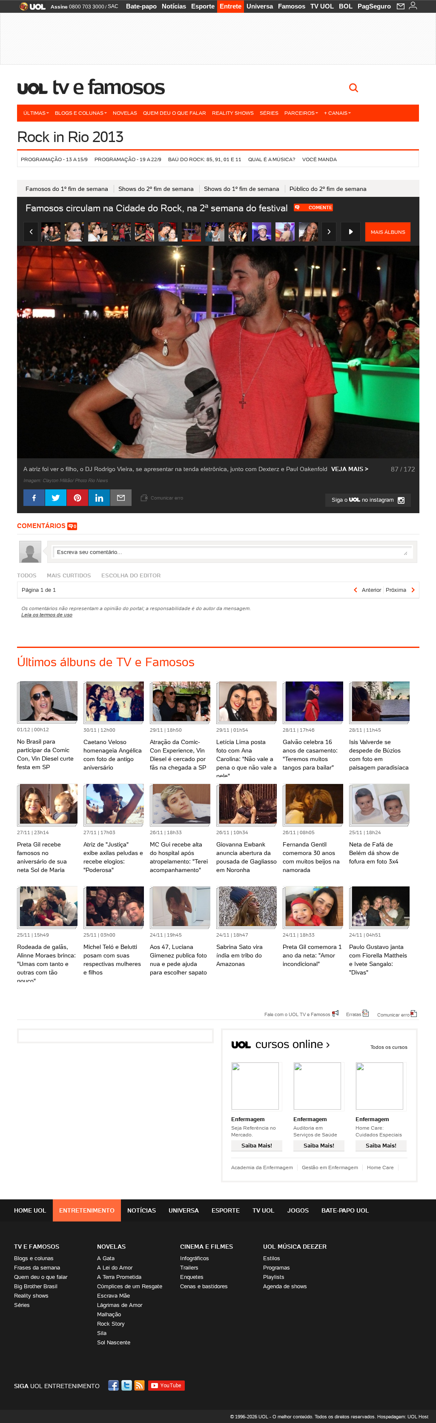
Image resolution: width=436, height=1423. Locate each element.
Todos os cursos (388, 1047)
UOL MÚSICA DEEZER (295, 1246)
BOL (346, 6)
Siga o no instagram (364, 499)
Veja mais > (349, 469)
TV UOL (322, 6)
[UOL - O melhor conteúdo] (30, 9)
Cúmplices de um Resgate (129, 1286)
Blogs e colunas (79, 113)
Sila (101, 1333)
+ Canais (335, 113)
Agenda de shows (285, 1286)
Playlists (273, 1277)
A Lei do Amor (114, 1267)
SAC (113, 6)
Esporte (203, 6)
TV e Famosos (108, 87)
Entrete (230, 6)
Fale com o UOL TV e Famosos (297, 1014)
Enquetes (192, 1277)
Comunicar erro (393, 1014)
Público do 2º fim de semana (328, 189)
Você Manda (319, 159)
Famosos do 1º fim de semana (67, 189)
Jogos (298, 1210)
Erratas (353, 1014)
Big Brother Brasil (35, 1286)
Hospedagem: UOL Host (402, 1417)
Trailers (189, 1267)
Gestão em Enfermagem (330, 1167)
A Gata (106, 1258)
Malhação (109, 1314)
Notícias (174, 6)
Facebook (114, 1385)
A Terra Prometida (119, 1277)
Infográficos (194, 1258)
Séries (269, 113)
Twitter (127, 1385)
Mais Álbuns (388, 232)
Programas (276, 1267)
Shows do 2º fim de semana (156, 189)
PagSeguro (374, 6)
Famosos (291, 6)
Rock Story (111, 1323)
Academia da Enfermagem (262, 1167)
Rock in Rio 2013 (70, 137)
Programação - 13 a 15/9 (54, 159)
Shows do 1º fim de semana (241, 189)
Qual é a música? (271, 159)
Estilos (271, 1258)
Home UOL (30, 1210)
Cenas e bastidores (204, 1286)
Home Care (380, 1167)
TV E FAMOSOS (36, 1246)
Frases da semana (37, 1267)
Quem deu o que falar (174, 113)
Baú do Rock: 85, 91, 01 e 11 (204, 159)
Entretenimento (87, 1210)
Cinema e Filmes (206, 1246)
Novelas (125, 113)
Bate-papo (141, 6)
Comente (320, 207)
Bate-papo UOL (345, 1210)
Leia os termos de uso (46, 614)
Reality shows (233, 113)
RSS (140, 1385)
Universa (260, 6)
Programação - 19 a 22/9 (128, 159)
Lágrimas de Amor (119, 1305)
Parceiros (299, 113)
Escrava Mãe (113, 1295)
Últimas (34, 113)
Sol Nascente (113, 1342)
